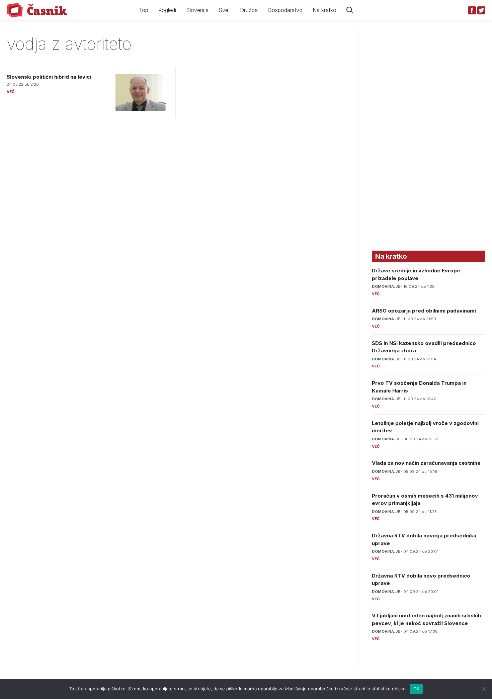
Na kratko (324, 10)
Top (143, 10)
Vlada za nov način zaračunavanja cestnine (426, 463)
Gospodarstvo (285, 10)
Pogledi (167, 10)
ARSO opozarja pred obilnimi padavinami (424, 311)
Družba (249, 10)
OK (416, 688)
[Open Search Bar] (349, 10)
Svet (224, 10)
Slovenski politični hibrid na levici (49, 77)
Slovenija (197, 10)
